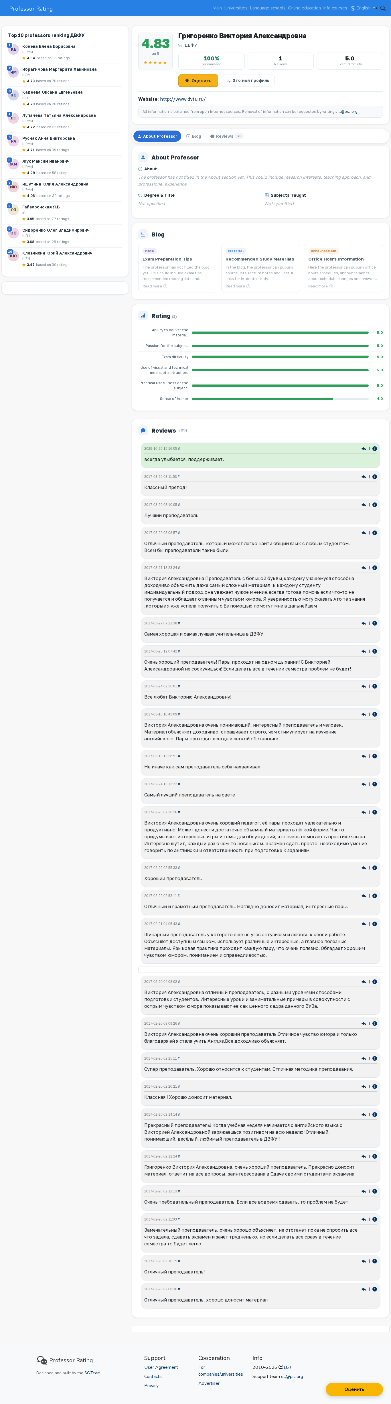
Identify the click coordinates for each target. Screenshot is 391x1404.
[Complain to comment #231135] (374, 1191)
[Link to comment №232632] (364, 567)
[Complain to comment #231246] (374, 867)
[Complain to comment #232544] (374, 651)
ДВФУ (191, 45)
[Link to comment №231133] (364, 1261)
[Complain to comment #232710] (374, 504)
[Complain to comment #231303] (374, 812)
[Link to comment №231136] (364, 1156)
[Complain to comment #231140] (374, 1023)
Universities (236, 8)
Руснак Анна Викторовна (48, 138)
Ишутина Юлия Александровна (55, 184)
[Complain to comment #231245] (374, 895)
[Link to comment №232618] (364, 623)
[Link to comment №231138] (364, 1086)
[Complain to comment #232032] (374, 756)
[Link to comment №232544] (364, 651)
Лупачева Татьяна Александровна (59, 115)
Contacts (153, 1376)
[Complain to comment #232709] (374, 532)
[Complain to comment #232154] (374, 714)
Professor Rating (31, 9)
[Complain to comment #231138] (374, 1086)
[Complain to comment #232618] (374, 623)
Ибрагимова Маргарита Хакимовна (59, 69)
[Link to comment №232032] (364, 756)
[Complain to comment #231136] (374, 1156)
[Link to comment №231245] (364, 895)
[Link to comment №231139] (364, 1058)
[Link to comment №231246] (364, 867)
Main (217, 8)
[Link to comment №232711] (364, 476)
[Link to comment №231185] (364, 923)
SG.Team (92, 1373)
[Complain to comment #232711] (374, 476)
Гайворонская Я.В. (41, 206)
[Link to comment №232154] (364, 714)
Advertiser (209, 1383)
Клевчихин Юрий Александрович (57, 253)
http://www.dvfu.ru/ (183, 99)
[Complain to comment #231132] (374, 1289)
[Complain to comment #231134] (374, 1219)
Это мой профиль (250, 80)
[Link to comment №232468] (364, 686)
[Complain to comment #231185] (374, 923)
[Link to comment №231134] (364, 1219)
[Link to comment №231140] (364, 1023)
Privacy (151, 1386)
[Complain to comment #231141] (374, 981)
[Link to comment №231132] (364, 1289)
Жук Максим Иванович (46, 161)
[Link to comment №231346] (364, 784)
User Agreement (161, 1367)
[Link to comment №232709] (364, 532)
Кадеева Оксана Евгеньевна (52, 92)
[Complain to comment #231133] (374, 1261)
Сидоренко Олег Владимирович (56, 230)
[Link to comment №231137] (364, 1114)
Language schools (268, 8)
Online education (304, 8)
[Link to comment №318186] (364, 448)
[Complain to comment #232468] (374, 686)
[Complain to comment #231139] (374, 1058)
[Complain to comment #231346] (374, 784)
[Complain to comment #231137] (374, 1114)
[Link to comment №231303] (364, 812)
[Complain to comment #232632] (374, 567)
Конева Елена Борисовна (49, 46)
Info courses (335, 8)
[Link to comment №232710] (364, 504)
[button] (383, 8)
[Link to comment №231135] (364, 1191)
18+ (287, 1367)
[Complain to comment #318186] (374, 448)
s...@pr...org (346, 111)
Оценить (201, 80)
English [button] (363, 8)
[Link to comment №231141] (364, 981)
